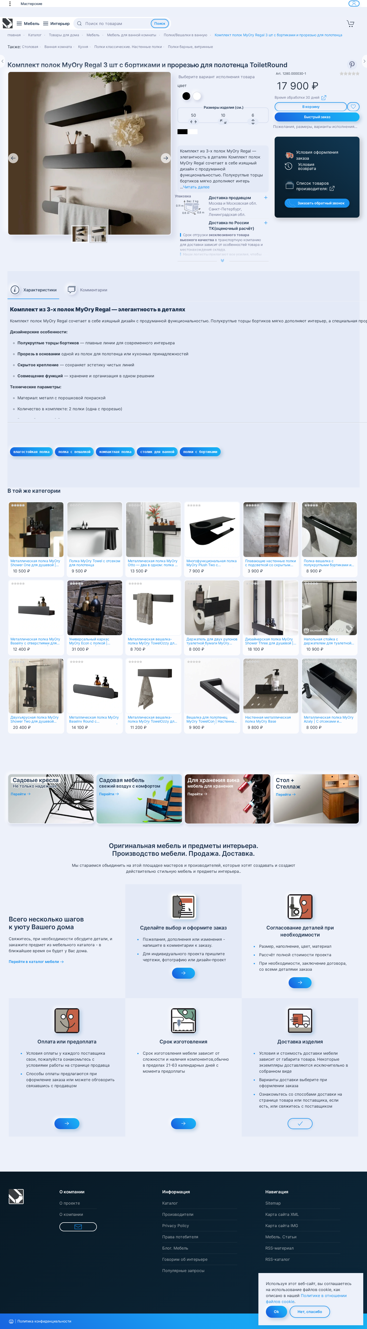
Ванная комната (58, 46)
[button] (12, 3)
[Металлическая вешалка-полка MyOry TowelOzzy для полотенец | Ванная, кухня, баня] (153, 607)
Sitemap (273, 1203)
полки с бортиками (200, 452)
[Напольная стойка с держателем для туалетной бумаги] (329, 607)
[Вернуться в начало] (7, 23)
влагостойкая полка (31, 452)
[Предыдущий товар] (2, 61)
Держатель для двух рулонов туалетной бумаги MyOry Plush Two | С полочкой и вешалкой (211, 641)
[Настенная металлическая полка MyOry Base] (270, 685)
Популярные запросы (183, 1270)
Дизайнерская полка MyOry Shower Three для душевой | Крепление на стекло (269, 641)
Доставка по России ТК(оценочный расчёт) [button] (231, 225)
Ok (276, 1311)
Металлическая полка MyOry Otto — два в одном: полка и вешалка (153, 563)
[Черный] (186, 96)
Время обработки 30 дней (297, 97)
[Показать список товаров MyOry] (290, 184)
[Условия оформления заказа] (289, 155)
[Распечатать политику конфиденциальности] (11, 1321)
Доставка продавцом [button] (233, 206)
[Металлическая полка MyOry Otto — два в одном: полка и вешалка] (153, 528)
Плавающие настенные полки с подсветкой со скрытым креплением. (270, 563)
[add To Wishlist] (353, 106)
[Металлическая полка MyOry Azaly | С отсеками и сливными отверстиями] (329, 685)
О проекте (69, 1203)
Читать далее (196, 186)
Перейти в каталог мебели (34, 961)
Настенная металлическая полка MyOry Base (268, 719)
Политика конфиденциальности (44, 1321)
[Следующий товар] (364, 61)
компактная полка (115, 452)
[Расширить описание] (223, 261)
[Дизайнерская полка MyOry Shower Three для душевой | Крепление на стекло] (270, 607)
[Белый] (196, 96)
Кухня (83, 46)
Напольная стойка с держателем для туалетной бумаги (327, 641)
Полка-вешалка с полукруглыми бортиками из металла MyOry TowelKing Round (328, 563)
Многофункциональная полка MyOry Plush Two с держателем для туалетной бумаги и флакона (211, 563)
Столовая (30, 46)
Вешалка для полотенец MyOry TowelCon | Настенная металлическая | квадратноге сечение (212, 719)
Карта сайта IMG (281, 1225)
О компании (71, 1214)
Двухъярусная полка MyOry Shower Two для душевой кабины (34, 719)
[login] (354, 3)
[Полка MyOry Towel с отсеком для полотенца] (94, 528)
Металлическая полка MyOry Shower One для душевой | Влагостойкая (35, 563)
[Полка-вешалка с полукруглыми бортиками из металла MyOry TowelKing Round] (329, 528)
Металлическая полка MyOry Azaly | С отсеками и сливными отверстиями (329, 719)
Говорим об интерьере (184, 1259)
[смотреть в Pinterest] (352, 65)
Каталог (170, 1203)
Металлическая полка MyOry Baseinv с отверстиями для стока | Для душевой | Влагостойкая (35, 641)
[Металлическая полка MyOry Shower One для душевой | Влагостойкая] (36, 528)
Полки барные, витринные (190, 46)
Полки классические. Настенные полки (128, 46)
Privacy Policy (175, 1225)
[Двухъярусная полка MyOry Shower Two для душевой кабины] (36, 685)
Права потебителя (180, 1236)
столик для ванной (157, 452)
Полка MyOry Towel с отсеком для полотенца (94, 563)
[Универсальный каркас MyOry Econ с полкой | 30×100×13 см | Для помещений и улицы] (94, 607)
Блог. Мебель (175, 1248)
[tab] (33, 290)
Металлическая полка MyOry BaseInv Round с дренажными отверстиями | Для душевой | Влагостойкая (94, 719)
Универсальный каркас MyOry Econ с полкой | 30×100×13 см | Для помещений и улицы (89, 641)
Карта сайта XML (282, 1214)
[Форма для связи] (78, 1226)
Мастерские (31, 3)
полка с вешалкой (74, 452)
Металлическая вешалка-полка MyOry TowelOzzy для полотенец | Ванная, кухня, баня (152, 641)
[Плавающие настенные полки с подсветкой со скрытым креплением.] (270, 528)
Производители (177, 1214)
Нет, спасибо (310, 1311)
